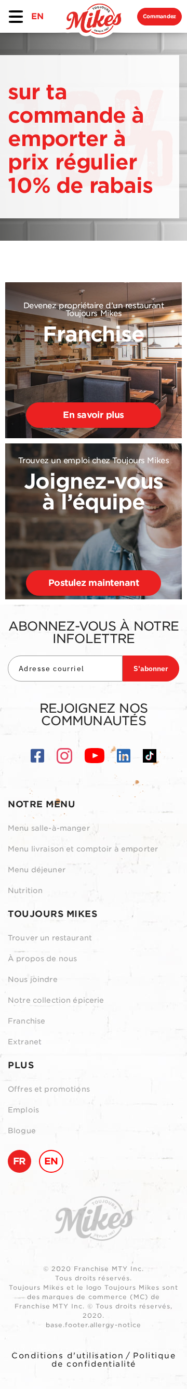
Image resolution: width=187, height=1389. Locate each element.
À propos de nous (42, 958)
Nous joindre (33, 979)
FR (19, 1161)
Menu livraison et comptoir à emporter (83, 849)
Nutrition (25, 890)
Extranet (25, 1041)
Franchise (26, 1021)
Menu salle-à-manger (49, 828)
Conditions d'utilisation (67, 1355)
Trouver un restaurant (50, 937)
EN (37, 16)
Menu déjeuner (36, 869)
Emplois (23, 1109)
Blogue (22, 1130)
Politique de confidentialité (113, 1360)
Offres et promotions (49, 1089)
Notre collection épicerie (56, 1000)
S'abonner (150, 668)
